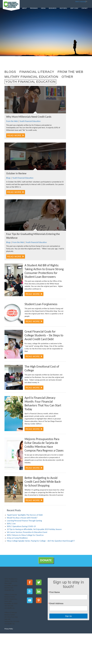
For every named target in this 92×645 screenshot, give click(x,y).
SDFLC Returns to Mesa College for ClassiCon (25, 535)
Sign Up (68, 616)
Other (67, 76)
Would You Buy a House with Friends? (22, 518)
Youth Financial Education (30, 81)
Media (43, 8)
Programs (34, 8)
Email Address (56, 603)
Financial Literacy (36, 72)
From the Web (70, 72)
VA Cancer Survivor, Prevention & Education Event (27, 532)
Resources (52, 8)
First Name (54, 592)
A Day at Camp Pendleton (17, 538)
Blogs (10, 72)
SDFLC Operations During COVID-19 (21, 526)
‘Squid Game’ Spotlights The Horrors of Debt (25, 515)
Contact (85, 8)
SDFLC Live (11, 524)
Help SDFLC (63, 8)
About (24, 8)
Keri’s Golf (74, 8)
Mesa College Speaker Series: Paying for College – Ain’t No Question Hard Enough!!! (41, 541)
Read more (14, 135)
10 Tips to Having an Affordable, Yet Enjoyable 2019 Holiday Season (34, 529)
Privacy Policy (8, 629)
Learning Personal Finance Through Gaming (24, 521)
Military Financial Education (31, 76)
